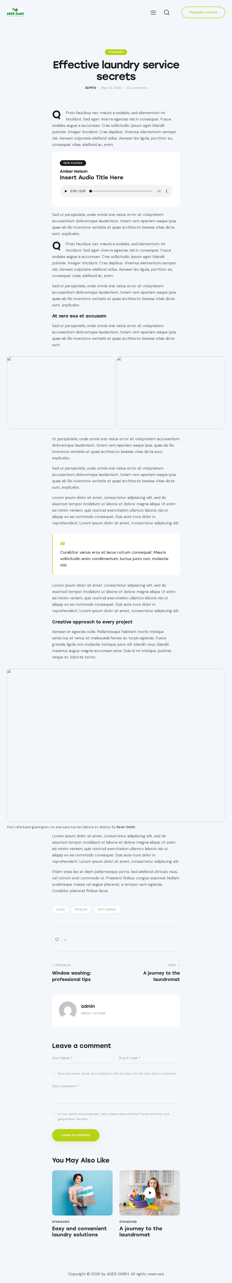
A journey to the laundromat (140, 1232)
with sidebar (107, 909)
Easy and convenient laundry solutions (79, 1232)
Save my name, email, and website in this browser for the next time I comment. (117, 1073)
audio (60, 909)
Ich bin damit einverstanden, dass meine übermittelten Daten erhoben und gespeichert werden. (113, 1116)
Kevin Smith (126, 827)
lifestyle (81, 909)
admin (88, 1006)
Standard (116, 52)
